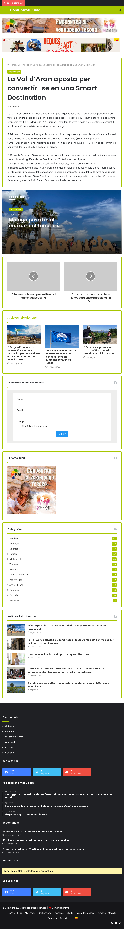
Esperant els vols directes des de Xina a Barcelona (32, 831)
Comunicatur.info (60, 907)
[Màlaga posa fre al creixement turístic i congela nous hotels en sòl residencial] (16, 630)
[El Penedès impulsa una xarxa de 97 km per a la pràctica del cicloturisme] (100, 334)
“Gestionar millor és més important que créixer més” (59, 654)
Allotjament (15, 559)
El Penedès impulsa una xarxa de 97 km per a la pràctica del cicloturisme (98, 350)
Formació (14, 543)
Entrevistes (15, 595)
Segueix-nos (10, 860)
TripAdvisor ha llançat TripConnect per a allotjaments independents (43, 849)
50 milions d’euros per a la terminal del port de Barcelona (36, 840)
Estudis (13, 554)
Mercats (13, 569)
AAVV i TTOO (16, 585)
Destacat (14, 600)
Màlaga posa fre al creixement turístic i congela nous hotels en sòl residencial (37, 228)
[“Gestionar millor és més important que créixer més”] (16, 659)
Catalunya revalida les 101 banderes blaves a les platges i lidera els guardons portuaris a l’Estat (60, 356)
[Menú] (4, 11)
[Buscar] (120, 11)
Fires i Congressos (18, 574)
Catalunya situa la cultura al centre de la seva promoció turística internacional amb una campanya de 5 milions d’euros (66, 670)
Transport (14, 564)
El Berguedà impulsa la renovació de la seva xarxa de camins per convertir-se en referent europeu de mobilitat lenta (23, 353)
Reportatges (15, 579)
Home (12, 65)
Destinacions (24, 65)
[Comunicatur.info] (25, 10)
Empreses (14, 548)
